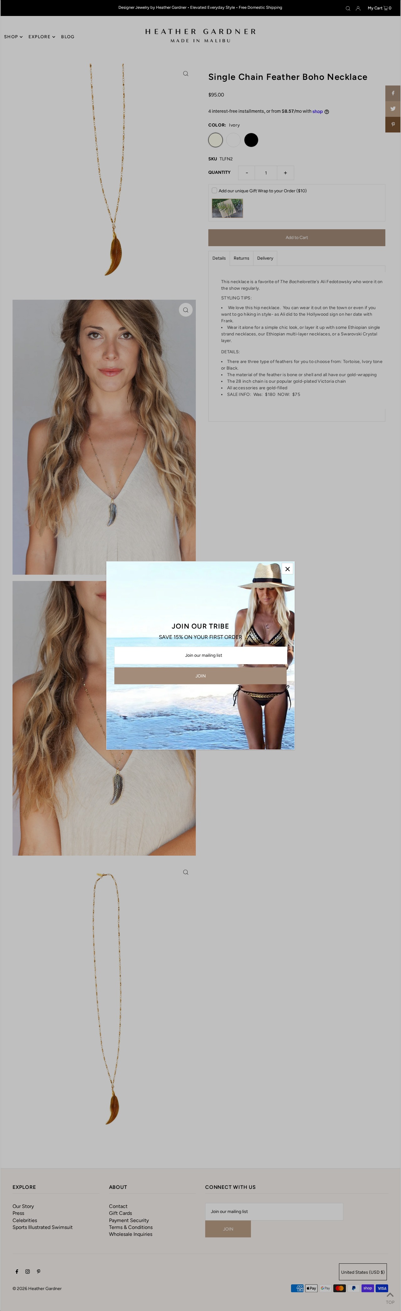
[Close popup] (287, 568)
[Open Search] (348, 8)
